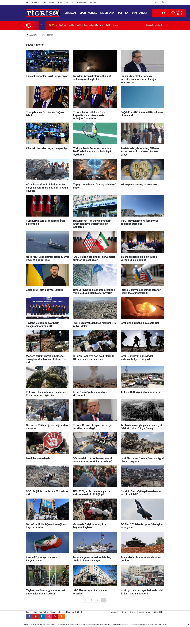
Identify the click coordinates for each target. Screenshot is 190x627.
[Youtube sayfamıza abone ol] (35, 616)
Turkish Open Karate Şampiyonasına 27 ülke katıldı (81, 25)
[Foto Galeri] (162, 2)
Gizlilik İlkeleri (144, 612)
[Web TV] (156, 2)
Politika (123, 12)
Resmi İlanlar (139, 12)
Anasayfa (33, 35)
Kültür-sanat (108, 12)
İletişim (133, 612)
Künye (124, 612)
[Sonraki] (103, 600)
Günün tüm (155, 25)
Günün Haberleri (49, 3)
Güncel (92, 12)
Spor (83, 12)
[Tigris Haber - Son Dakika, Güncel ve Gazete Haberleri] (43, 12)
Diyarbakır (71, 12)
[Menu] (156, 13)
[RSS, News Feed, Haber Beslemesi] (61, 616)
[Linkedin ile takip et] (42, 616)
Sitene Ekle (69, 3)
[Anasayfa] (27, 3)
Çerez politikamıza (152, 624)
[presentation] (35, 25)
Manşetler (35, 3)
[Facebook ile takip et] (29, 616)
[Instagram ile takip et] (48, 616)
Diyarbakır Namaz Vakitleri (86, 3)
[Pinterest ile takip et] (55, 616)
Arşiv (60, 3)
